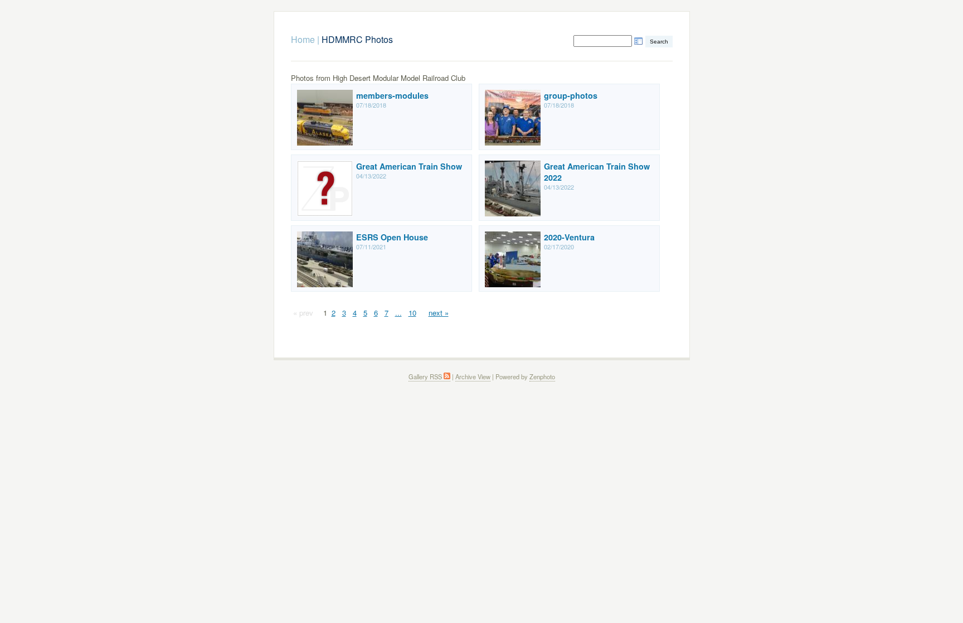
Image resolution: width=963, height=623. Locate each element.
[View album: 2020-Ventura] (513, 284)
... (398, 312)
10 (412, 312)
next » (439, 312)
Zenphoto (542, 376)
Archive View (472, 376)
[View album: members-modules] (325, 142)
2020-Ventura (569, 237)
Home (303, 39)
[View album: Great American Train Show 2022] (513, 213)
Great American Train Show (409, 166)
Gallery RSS (426, 376)
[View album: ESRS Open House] (325, 284)
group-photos (570, 95)
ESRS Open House (392, 237)
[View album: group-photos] (513, 142)
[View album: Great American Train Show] (325, 213)
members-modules (392, 95)
